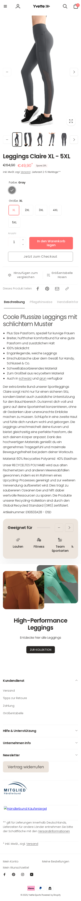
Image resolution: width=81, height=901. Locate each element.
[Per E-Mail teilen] (57, 288)
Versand (25, 172)
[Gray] (12, 190)
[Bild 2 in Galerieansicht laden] (28, 139)
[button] (5, 6)
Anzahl (12, 233)
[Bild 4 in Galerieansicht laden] (52, 139)
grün (42, 378)
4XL (55, 210)
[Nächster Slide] (74, 72)
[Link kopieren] (67, 289)
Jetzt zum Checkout (40, 256)
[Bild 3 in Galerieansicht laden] (40, 139)
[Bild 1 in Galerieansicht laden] (17, 139)
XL (13, 210)
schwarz (25, 378)
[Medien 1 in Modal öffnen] (40, 72)
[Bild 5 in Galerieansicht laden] (63, 139)
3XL (41, 210)
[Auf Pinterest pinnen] (47, 289)
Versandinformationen (54, 831)
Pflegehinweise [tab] (41, 302)
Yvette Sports (35, 895)
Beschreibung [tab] (14, 302)
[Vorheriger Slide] (7, 72)
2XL (27, 210)
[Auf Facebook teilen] (38, 289)
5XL (14, 222)
